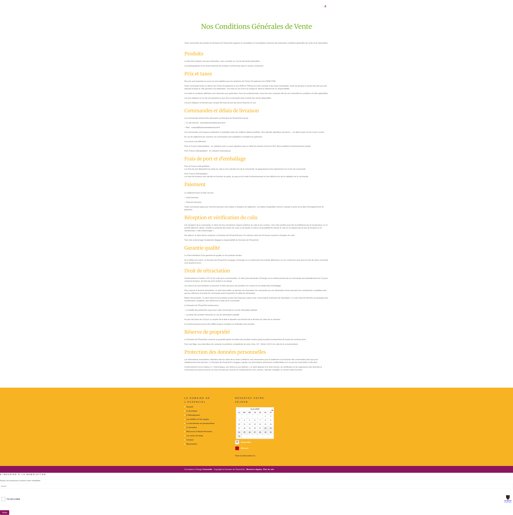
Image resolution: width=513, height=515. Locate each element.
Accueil (189, 407)
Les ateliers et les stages (197, 419)
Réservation (191, 444)
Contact (189, 440)
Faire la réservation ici (245, 456)
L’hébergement (193, 415)
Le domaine (191, 427)
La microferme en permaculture (200, 423)
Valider (4, 513)
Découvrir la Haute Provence (199, 431)
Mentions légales (254, 469)
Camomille (207, 469)
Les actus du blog (194, 436)
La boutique (191, 411)
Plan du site (268, 469)
